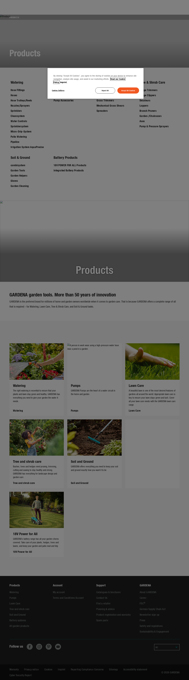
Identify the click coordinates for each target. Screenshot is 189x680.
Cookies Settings (58, 90)
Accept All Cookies (128, 90)
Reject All (105, 90)
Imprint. (63, 82)
